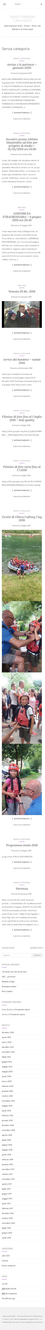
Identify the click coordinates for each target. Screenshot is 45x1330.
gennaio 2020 (7, 1091)
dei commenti (9, 1293)
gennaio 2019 (7, 1120)
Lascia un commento (21, 119)
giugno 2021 (7, 1062)
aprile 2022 (6, 1037)
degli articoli (9, 1289)
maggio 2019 (7, 1106)
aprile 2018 (6, 1155)
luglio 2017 (6, 1189)
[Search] (41, 4)
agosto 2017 (7, 1184)
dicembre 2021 (8, 1047)
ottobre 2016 (7, 1218)
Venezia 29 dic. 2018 (21, 291)
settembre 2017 (8, 1179)
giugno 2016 (7, 1233)
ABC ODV (22, 207)
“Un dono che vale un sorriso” (14, 972)
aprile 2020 (6, 1076)
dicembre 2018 (8, 1125)
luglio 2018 (6, 1140)
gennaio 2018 (7, 1164)
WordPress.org (8, 1298)
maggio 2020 (7, 1071)
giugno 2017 (7, 1194)
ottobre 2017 (7, 1174)
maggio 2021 (7, 1067)
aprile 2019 (6, 1111)
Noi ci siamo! (7, 991)
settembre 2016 (8, 1223)
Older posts (8, 948)
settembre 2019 (8, 1101)
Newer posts (36, 948)
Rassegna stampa (9, 986)
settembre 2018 (8, 1130)
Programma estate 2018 (22, 845)
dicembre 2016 (8, 1213)
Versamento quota (22, 1009)
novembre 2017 (8, 1169)
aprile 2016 (6, 1238)
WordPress (39, 1322)
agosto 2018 (7, 1135)
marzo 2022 (7, 1042)
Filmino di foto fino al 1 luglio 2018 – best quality (22, 418)
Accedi (4, 1284)
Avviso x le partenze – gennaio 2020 (22, 66)
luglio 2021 (6, 1057)
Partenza (22, 889)
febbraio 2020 (7, 1086)
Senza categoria (22, 58)
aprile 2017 (6, 1203)
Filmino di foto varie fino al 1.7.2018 (22, 468)
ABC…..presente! (9, 977)
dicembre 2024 (8, 1032)
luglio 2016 (6, 1228)
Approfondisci (22, 113)
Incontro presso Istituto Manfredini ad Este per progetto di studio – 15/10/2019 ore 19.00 (22, 144)
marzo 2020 (7, 1081)
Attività (5, 1261)
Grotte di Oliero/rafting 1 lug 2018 (22, 518)
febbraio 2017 (7, 1208)
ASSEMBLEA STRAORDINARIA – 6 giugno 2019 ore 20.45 (22, 216)
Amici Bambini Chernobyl (22, 18)
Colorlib (22, 1322)
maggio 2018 (7, 1150)
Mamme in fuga (8, 981)
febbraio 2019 (7, 1115)
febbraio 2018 (7, 1159)
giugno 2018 (7, 1145)
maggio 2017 (7, 1199)
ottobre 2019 (7, 1096)
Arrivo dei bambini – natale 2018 (21, 361)
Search (37, 955)
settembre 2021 (8, 1052)
